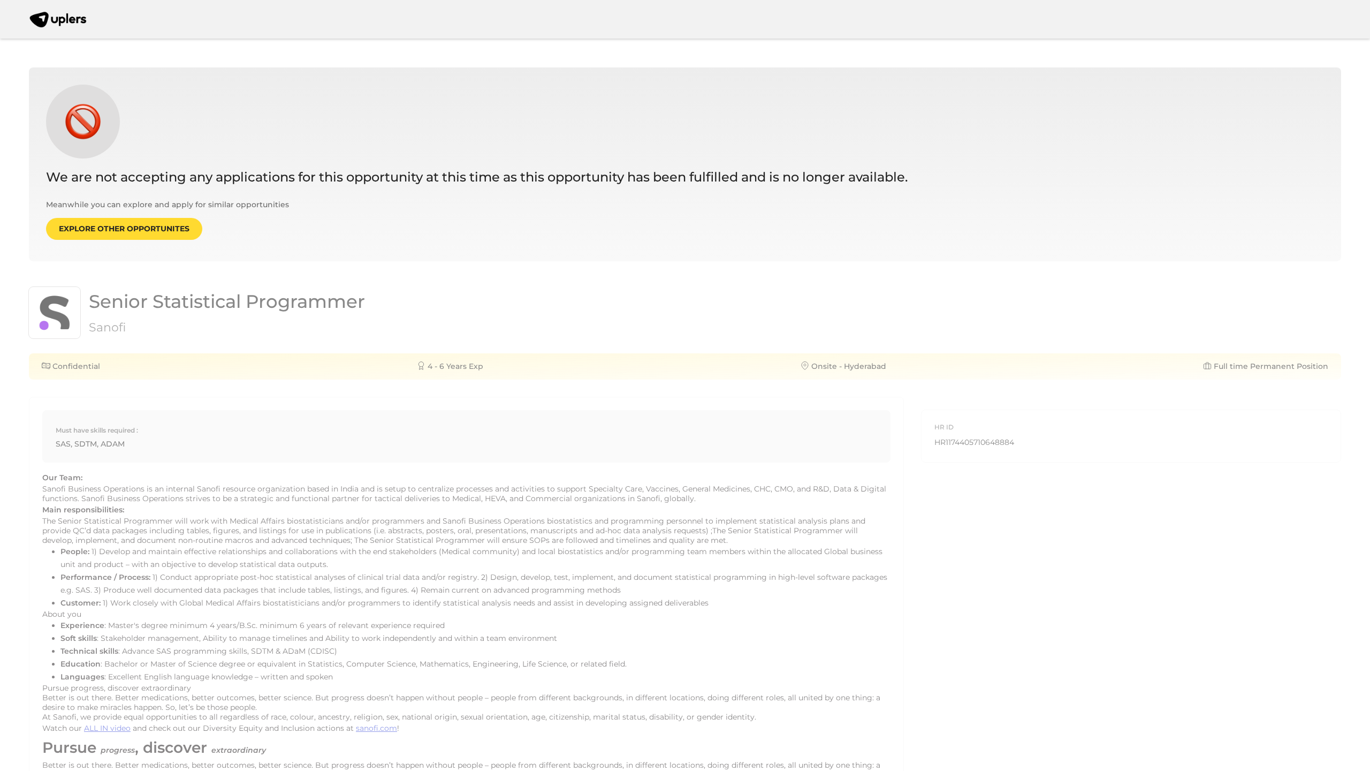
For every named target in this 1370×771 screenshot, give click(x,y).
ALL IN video (107, 728)
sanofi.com (376, 728)
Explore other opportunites (124, 228)
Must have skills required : (97, 430)
